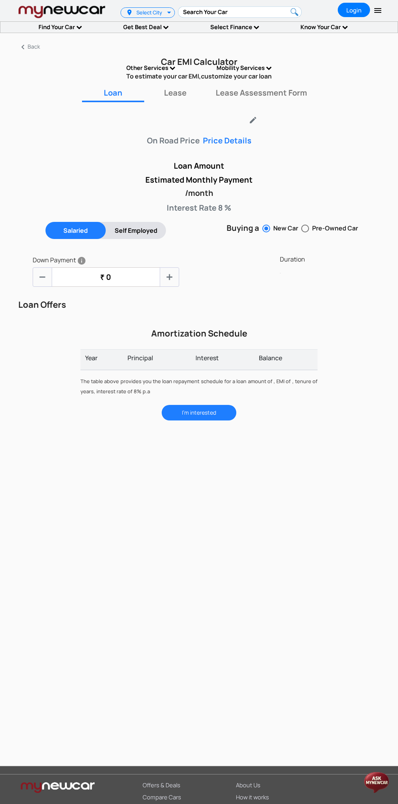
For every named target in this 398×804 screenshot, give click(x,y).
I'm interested (199, 412)
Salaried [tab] (75, 230)
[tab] (113, 93)
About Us (248, 785)
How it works (252, 797)
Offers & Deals (161, 785)
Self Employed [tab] (136, 230)
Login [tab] (353, 10)
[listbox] (170, 12)
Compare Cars (162, 797)
